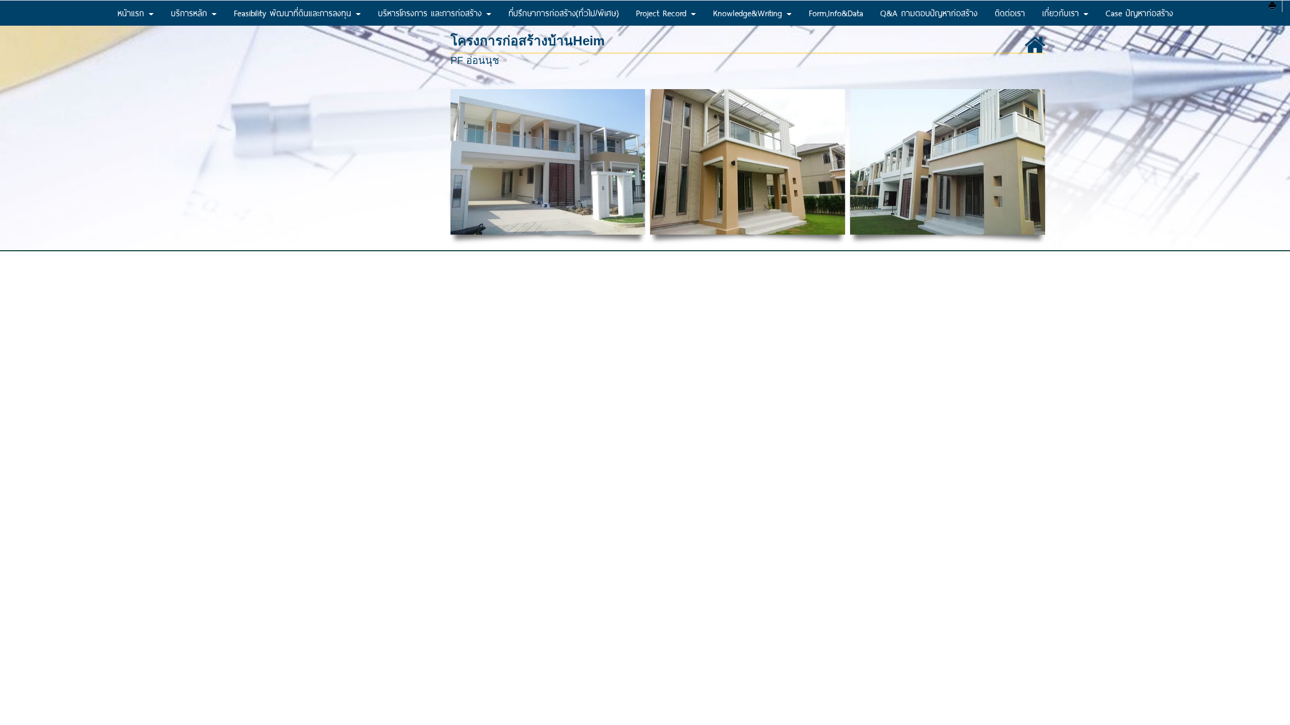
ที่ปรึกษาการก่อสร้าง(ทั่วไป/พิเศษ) (563, 13)
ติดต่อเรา (1010, 13)
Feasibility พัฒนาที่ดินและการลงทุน (294, 13)
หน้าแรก (132, 13)
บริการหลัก (191, 13)
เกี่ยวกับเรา (1062, 13)
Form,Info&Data (836, 13)
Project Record (663, 13)
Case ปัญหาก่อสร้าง (1139, 13)
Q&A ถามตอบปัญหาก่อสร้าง (929, 13)
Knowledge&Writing (749, 13)
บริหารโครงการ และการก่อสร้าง (431, 13)
